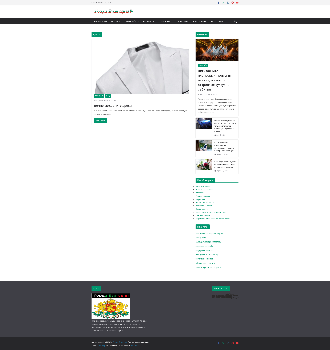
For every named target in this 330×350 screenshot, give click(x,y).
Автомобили (100, 21)
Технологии (164, 21)
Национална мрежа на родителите (211, 212)
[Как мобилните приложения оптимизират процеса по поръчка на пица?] (204, 148)
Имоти (114, 21)
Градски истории (203, 196)
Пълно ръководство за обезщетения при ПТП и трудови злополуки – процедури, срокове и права (225, 126)
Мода (108, 96)
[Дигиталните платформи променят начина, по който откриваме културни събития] (217, 50)
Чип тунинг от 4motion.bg (207, 254)
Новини (147, 21)
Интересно (183, 21)
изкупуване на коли (204, 250)
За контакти (217, 21)
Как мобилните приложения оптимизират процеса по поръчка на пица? (224, 146)
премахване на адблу (205, 246)
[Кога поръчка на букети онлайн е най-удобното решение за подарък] (204, 166)
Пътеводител (200, 21)
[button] (119, 21)
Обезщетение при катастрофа (209, 242)
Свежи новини (202, 209)
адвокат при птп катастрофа (208, 267)
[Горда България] (111, 295)
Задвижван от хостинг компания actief (212, 218)
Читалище (200, 192)
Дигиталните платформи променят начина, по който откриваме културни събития (215, 80)
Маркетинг (200, 199)
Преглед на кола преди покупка (209, 233)
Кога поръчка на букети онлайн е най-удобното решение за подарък (225, 164)
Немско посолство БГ (205, 202)
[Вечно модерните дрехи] (141, 67)
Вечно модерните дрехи (113, 105)
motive (113, 100)
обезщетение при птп (205, 263)
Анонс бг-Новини (203, 186)
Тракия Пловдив (203, 215)
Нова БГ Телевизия (204, 189)
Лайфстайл (130, 21)
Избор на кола (202, 237)
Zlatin (215, 94)
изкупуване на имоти (205, 259)
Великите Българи (204, 205)
